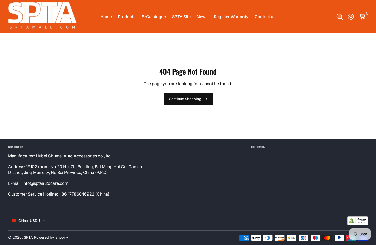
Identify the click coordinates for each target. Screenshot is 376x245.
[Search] (339, 16)
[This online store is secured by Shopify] (357, 220)
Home (106, 16)
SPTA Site (181, 16)
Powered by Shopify (51, 237)
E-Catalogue (154, 16)
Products (127, 16)
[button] (339, 16)
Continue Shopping (185, 99)
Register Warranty (231, 16)
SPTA (28, 237)
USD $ (29, 220)
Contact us (265, 16)
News (202, 16)
